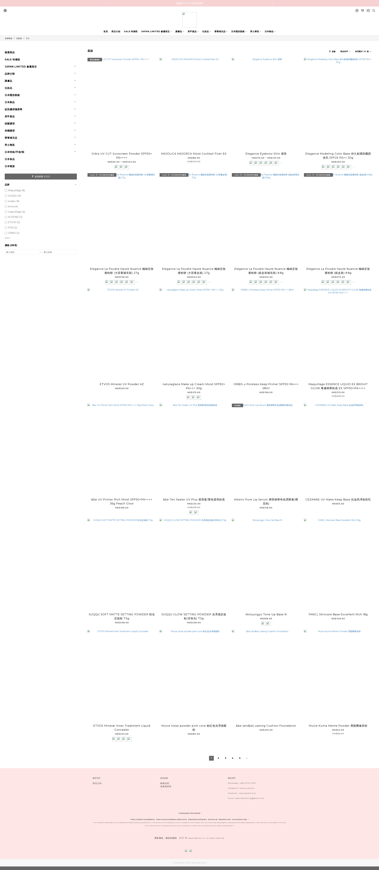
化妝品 (205, 31)
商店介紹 (115, 31)
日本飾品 (269, 31)
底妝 (28, 38)
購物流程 (164, 783)
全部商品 (8, 38)
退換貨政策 (165, 786)
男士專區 (254, 31)
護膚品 (178, 31)
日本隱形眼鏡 (238, 31)
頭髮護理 (10, 123)
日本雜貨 (10, 166)
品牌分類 (10, 73)
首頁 (105, 31)
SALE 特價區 (131, 31)
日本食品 (10, 159)
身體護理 (10, 130)
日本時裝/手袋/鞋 (14, 152)
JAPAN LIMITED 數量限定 (155, 31)
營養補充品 (220, 31)
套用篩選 (42, 176)
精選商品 (10, 52)
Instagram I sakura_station (241, 788)
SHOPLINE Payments (195, 863)
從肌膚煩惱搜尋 (13, 109)
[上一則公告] (106, 3)
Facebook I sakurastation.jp (242, 793)
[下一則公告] (272, 3)
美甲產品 (192, 31)
